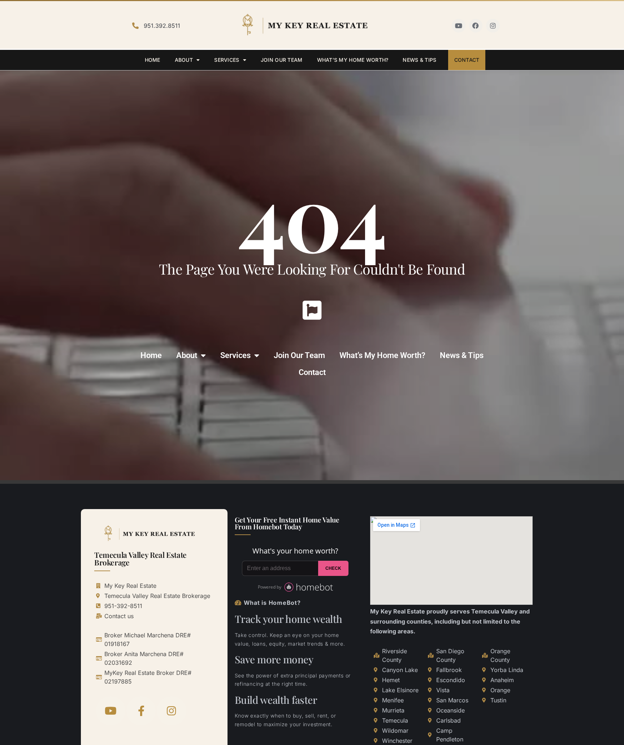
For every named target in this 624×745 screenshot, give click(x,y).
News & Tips (419, 60)
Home (152, 60)
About (184, 60)
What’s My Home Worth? (353, 60)
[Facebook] (476, 26)
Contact (467, 60)
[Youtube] (458, 26)
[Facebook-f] (141, 710)
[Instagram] (493, 26)
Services (226, 60)
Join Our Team (282, 60)
